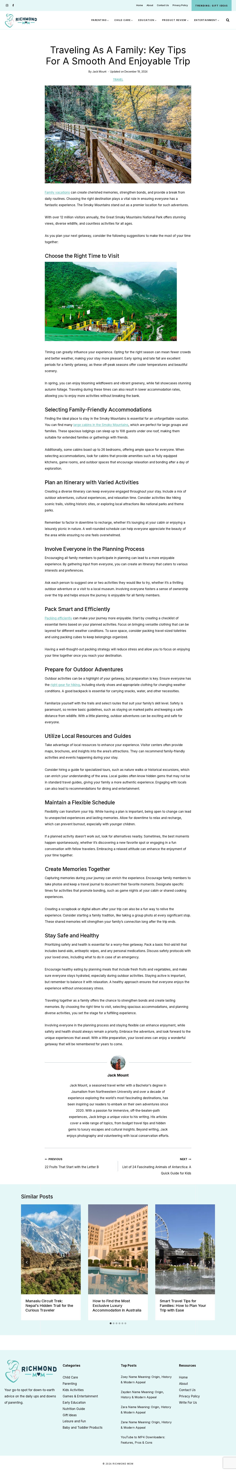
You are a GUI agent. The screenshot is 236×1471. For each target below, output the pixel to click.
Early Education (74, 1402)
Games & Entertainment (80, 1396)
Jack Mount (99, 71)
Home (139, 5)
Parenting (70, 1384)
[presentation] (51, 1249)
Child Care (70, 1377)
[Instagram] (7, 5)
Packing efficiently (58, 618)
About (150, 5)
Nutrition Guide (74, 1408)
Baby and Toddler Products (83, 1427)
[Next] (209, 1262)
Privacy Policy (180, 5)
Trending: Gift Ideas (211, 5)
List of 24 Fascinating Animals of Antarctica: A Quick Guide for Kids (156, 1166)
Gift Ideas (70, 1415)
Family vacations (57, 192)
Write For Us (188, 1402)
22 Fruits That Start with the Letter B (72, 1163)
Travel (118, 79)
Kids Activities (73, 1390)
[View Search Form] (228, 20)
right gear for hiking (65, 685)
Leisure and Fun (74, 1421)
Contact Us (163, 5)
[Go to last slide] (27, 1262)
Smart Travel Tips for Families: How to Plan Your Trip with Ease (183, 1305)
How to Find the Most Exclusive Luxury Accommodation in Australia (117, 1305)
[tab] (111, 1323)
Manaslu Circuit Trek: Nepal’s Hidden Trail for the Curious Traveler (49, 1305)
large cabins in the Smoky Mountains (100, 425)
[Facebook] (13, 5)
